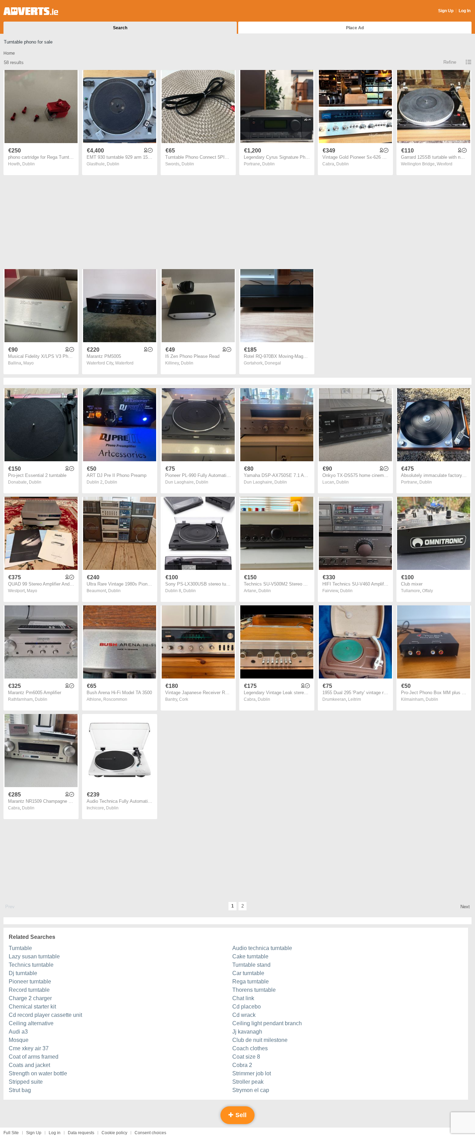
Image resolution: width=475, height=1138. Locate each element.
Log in (55, 1132)
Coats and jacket (29, 1065)
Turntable (20, 948)
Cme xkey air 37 (29, 1048)
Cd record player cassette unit (45, 1015)
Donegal (273, 363)
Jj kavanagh (247, 1032)
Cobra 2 (242, 1065)
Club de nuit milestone (260, 1040)
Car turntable (248, 973)
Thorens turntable (254, 990)
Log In (464, 10)
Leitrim (354, 699)
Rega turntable (250, 981)
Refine (449, 62)
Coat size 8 (246, 1057)
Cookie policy (114, 1132)
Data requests (81, 1132)
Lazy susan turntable (34, 956)
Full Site (11, 1132)
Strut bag (20, 1090)
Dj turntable (23, 973)
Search (120, 27)
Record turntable (29, 990)
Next (465, 906)
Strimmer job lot (251, 1073)
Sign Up (445, 10)
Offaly (427, 590)
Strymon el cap (250, 1090)
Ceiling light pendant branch (267, 1023)
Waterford (124, 363)
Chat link (243, 998)
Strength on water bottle (38, 1073)
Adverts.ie (30, 11)
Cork (183, 699)
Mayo (28, 363)
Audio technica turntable (262, 948)
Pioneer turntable (30, 981)
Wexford (444, 164)
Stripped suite (26, 1082)
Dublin (28, 164)
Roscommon (115, 699)
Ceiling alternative (31, 1023)
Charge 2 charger (30, 998)
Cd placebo (246, 1007)
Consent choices (150, 1132)
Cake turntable (250, 956)
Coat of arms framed (33, 1057)
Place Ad (355, 27)
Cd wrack (244, 1015)
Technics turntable (31, 965)
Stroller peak (248, 1082)
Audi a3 (18, 1032)
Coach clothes (250, 1048)
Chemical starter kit (32, 1007)
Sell (240, 1115)
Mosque (19, 1040)
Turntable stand (251, 965)
